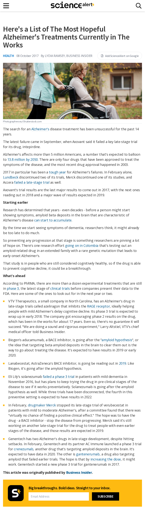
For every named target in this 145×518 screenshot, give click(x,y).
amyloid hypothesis (117, 340)
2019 (122, 363)
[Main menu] (6, 5)
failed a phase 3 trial (58, 376)
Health (8, 56)
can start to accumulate (53, 220)
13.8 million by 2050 (22, 159)
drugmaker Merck (42, 405)
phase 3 (13, 288)
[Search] (138, 5)
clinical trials (60, 288)
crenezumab (23, 449)
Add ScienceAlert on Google (122, 56)
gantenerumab (87, 454)
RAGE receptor (98, 306)
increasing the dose (105, 459)
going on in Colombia (81, 245)
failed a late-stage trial (31, 182)
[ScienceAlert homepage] (72, 5)
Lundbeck (10, 177)
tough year (57, 172)
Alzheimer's (40, 129)
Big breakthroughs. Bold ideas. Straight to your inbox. (69, 488)
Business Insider (79, 472)
